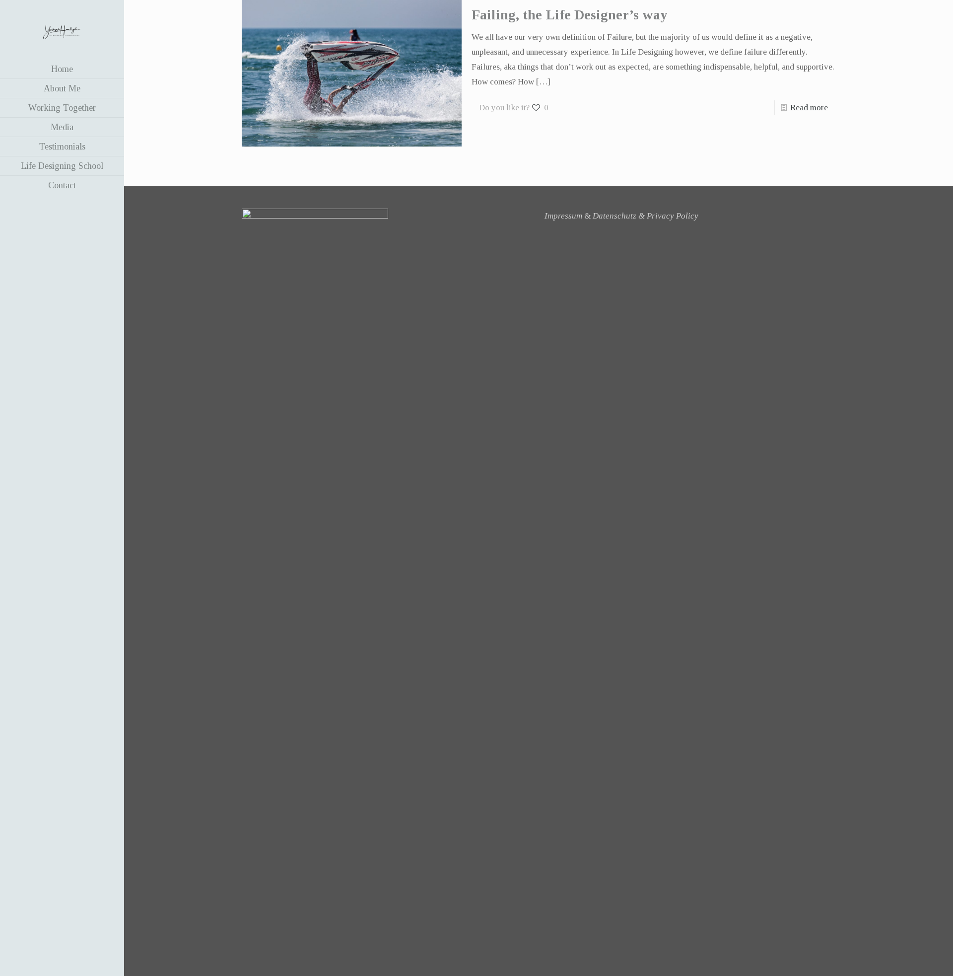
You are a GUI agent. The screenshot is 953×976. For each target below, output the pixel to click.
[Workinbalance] (62, 29)
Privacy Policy (672, 216)
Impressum (563, 216)
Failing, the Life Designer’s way (570, 14)
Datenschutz (614, 216)
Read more (809, 107)
